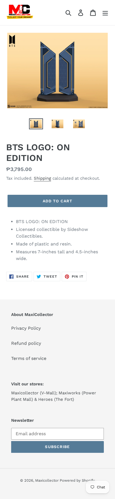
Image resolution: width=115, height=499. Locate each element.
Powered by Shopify (77, 480)
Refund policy (26, 343)
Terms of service (28, 358)
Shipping (42, 178)
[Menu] (105, 12)
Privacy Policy (26, 328)
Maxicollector (47, 480)
